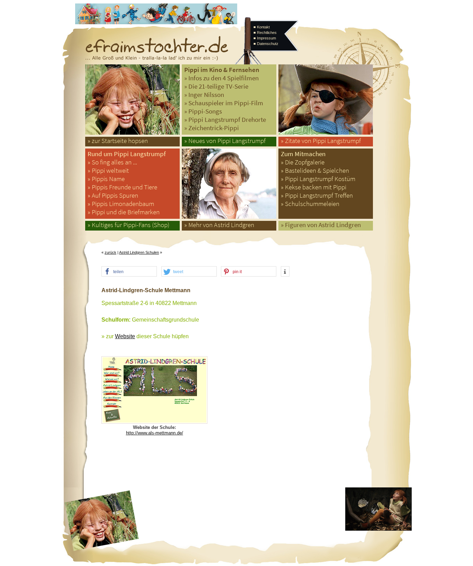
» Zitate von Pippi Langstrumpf (321, 141)
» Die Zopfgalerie (302, 162)
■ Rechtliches (265, 32)
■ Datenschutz (265, 44)
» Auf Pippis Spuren (113, 195)
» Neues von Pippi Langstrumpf (225, 141)
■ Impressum (264, 38)
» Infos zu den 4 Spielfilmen (221, 78)
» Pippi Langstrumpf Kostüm (318, 179)
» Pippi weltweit (108, 170)
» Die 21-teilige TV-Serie (216, 86)
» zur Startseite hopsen (118, 141)
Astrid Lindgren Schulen (139, 252)
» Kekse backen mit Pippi (313, 187)
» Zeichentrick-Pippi (211, 128)
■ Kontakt (261, 27)
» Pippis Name (106, 179)
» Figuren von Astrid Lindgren (321, 225)
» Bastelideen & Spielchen (315, 170)
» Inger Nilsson (204, 95)
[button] (129, 272)
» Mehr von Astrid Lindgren (219, 225)
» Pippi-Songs (203, 111)
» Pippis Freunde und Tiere (122, 187)
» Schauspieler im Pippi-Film (223, 103)
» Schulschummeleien (310, 204)
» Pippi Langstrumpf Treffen (317, 195)
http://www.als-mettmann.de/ (154, 432)
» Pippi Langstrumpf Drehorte (225, 120)
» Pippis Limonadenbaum (121, 204)
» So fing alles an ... (112, 162)
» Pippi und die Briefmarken (124, 212)
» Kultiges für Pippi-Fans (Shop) (128, 225)
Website (125, 336)
